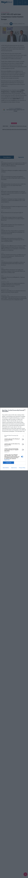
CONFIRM (8, 462)
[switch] (22, 439)
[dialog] (14, 439)
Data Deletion (6, 467)
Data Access (14, 467)
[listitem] (14, 436)
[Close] (25, 410)
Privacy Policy (22, 467)
